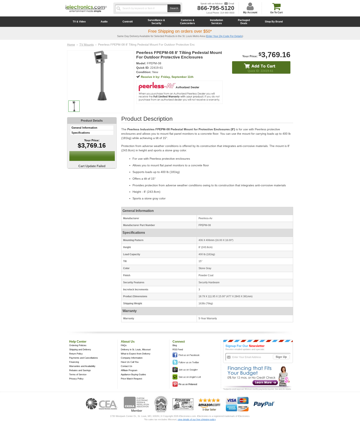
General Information (84, 127)
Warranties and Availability (82, 366)
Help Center (77, 341)
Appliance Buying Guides (133, 374)
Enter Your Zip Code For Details (224, 36)
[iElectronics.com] (86, 12)
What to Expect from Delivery (135, 353)
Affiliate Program (129, 370)
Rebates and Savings (80, 370)
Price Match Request (131, 378)
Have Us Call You (130, 362)
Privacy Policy (76, 378)
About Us (128, 341)
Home (71, 44)
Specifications (80, 132)
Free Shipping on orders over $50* (180, 31)
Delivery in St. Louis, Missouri (136, 349)
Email (231, 3)
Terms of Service (77, 374)
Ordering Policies (77, 345)
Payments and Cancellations (83, 358)
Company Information (131, 358)
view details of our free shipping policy (197, 419)
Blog (174, 345)
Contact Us (126, 366)
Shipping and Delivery (80, 349)
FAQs (124, 345)
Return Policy (76, 353)
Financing (74, 362)
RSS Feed (177, 349)
